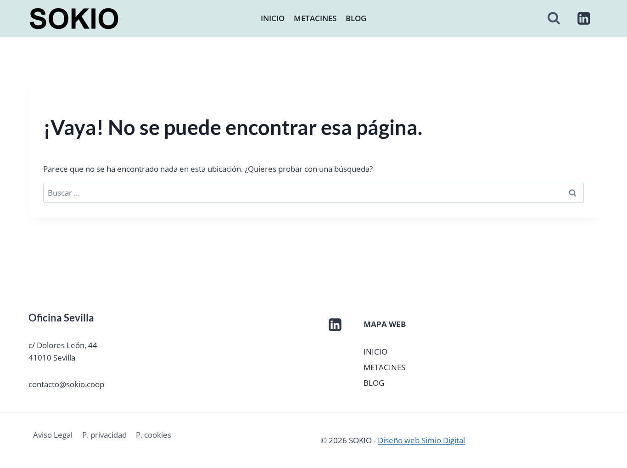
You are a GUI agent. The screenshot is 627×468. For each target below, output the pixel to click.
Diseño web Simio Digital (421, 440)
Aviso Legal (53, 434)
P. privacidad (104, 434)
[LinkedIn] (584, 18)
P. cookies (153, 434)
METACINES (315, 18)
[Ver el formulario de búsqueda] (554, 18)
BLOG (356, 18)
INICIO (273, 18)
